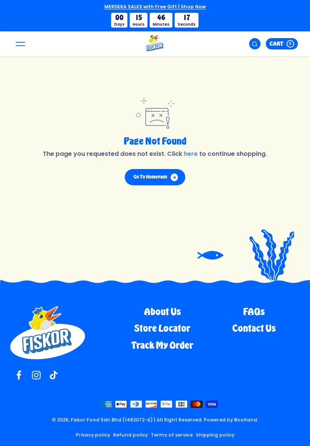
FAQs (254, 312)
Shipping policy (215, 435)
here (191, 153)
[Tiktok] (53, 375)
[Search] (254, 43)
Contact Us (254, 328)
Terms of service (172, 435)
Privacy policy (93, 435)
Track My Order (162, 345)
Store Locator (162, 328)
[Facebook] (19, 375)
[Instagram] (36, 375)
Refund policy (130, 435)
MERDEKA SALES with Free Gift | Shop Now (155, 6)
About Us (162, 312)
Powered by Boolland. (231, 420)
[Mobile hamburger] (20, 43)
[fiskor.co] (155, 43)
